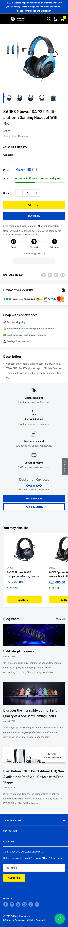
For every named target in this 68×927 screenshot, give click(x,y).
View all (60, 619)
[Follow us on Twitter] (12, 904)
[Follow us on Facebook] (5, 904)
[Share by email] (62, 274)
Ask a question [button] (34, 506)
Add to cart (34, 205)
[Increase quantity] (36, 192)
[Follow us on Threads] (18, 904)
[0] (62, 19)
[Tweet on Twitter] (56, 274)
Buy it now (34, 215)
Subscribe (14, 877)
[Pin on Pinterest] (50, 274)
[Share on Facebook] (43, 274)
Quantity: (8, 192)
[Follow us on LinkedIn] (37, 904)
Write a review (34, 498)
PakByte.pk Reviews (18, 651)
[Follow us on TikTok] (30, 904)
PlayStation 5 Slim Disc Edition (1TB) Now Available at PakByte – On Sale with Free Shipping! (34, 776)
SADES (6, 131)
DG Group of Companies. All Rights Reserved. (24, 920)
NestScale (41, 254)
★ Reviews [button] (65, 466)
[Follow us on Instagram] (24, 904)
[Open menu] (5, 19)
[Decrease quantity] (19, 192)
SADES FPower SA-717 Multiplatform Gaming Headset (23, 574)
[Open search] (49, 19)
